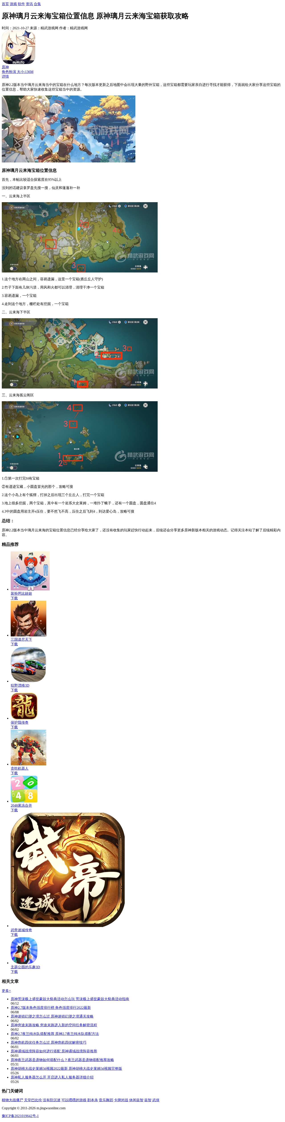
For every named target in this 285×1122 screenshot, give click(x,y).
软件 (21, 4)
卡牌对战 (121, 1100)
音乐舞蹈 (106, 1100)
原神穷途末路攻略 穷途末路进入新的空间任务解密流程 (54, 1025)
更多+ (6, 991)
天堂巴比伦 (33, 1100)
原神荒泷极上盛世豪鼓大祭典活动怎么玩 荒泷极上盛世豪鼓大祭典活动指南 (70, 999)
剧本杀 (92, 1100)
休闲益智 (136, 1100)
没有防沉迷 (52, 1100)
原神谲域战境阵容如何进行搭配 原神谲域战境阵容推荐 (54, 1051)
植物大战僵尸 (12, 1100)
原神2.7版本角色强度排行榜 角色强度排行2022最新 (51, 1008)
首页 (5, 4)
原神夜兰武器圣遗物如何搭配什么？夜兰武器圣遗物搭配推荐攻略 (62, 1060)
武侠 (155, 1100)
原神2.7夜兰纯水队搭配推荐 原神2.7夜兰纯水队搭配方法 (55, 1034)
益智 (147, 1100)
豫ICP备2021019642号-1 (20, 1116)
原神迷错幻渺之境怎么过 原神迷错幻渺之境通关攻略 (52, 1016)
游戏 (13, 4)
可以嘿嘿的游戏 (73, 1100)
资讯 (29, 4)
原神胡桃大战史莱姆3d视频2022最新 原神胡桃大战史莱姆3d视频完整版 (66, 1068)
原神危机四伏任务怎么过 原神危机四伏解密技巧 (48, 1042)
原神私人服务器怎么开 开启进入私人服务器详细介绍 (52, 1077)
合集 (37, 4)
